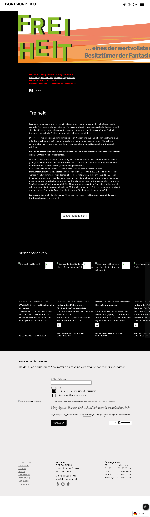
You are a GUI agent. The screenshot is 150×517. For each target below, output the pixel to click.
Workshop (85, 301)
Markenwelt (24, 484)
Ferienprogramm (63, 301)
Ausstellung (34, 77)
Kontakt (22, 468)
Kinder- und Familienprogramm (74, 395)
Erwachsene (47, 77)
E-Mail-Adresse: (59, 379)
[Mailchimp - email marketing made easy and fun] (120, 423)
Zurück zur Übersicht (75, 216)
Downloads (24, 474)
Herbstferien (76, 301)
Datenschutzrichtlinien (106, 402)
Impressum (23, 465)
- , (70, 334)
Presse (21, 471)
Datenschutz (24, 462)
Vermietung (24, 477)
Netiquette (23, 480)
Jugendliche (69, 77)
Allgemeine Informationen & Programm (77, 391)
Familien (58, 77)
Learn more (87, 416)
